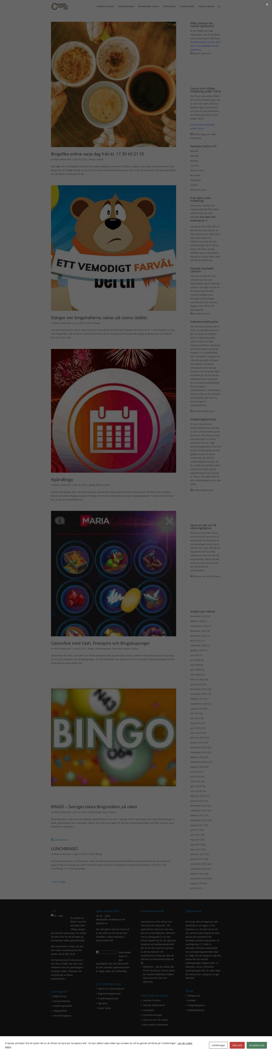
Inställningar (218, 1045)
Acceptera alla (256, 1045)
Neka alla (237, 1045)
